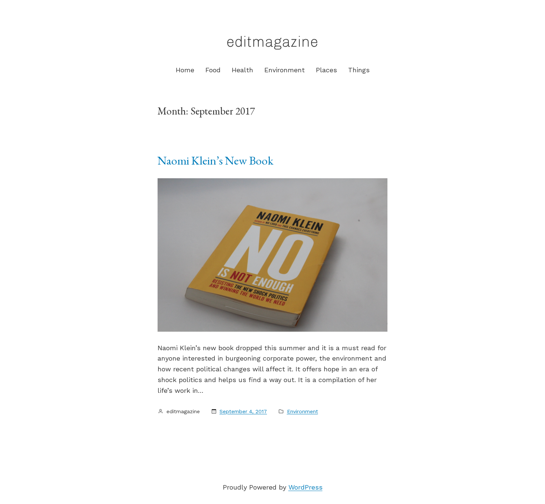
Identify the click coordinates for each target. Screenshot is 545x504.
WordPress (305, 487)
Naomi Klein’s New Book (215, 160)
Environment (302, 411)
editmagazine (272, 41)
